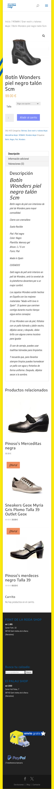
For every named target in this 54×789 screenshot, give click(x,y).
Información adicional (18, 158)
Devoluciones (19, 784)
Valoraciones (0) (16, 163)
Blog (28, 784)
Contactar (36, 784)
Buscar (28, 672)
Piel (16, 139)
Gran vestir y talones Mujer (38, 130)
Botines (24, 130)
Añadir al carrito (28, 117)
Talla (9, 106)
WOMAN (16, 21)
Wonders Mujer (31, 135)
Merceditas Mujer (11, 135)
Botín (7, 139)
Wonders (22, 139)
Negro (12, 139)
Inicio (7, 21)
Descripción (14, 153)
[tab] (27, 153)
